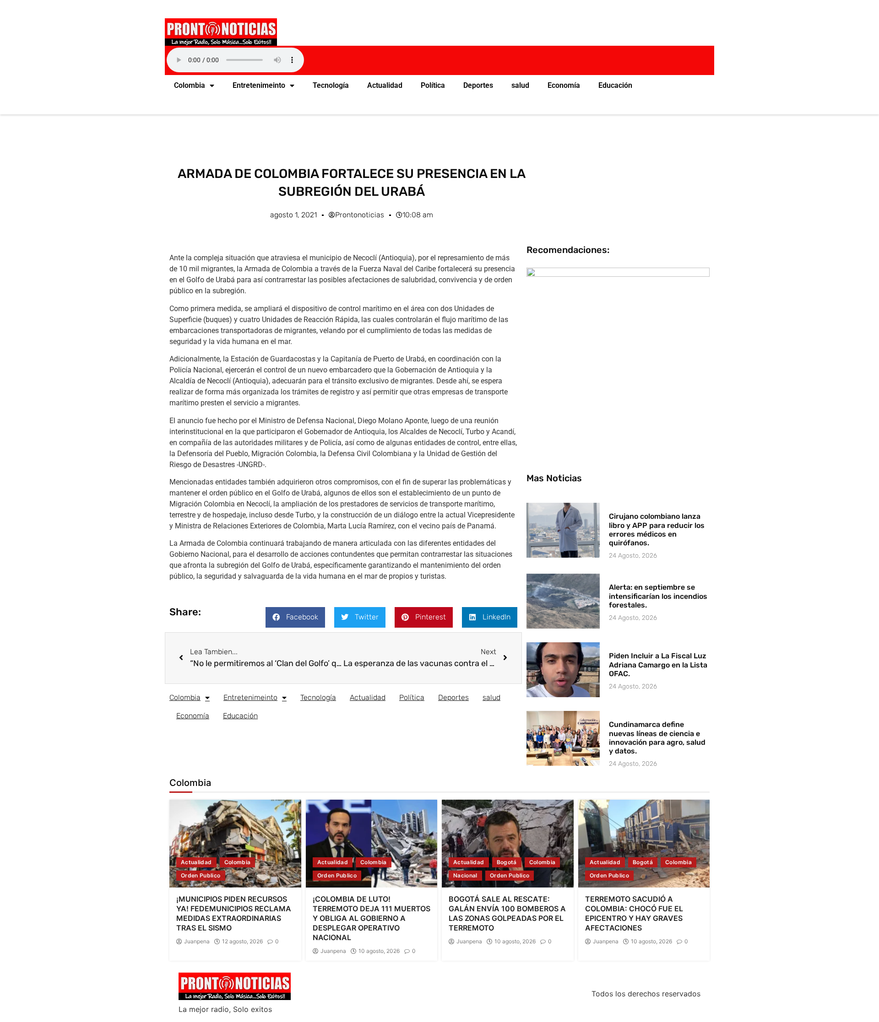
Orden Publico (201, 875)
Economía (564, 85)
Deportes (478, 85)
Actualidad (384, 85)
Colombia (189, 85)
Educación (615, 85)
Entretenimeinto (259, 85)
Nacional (465, 875)
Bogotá (507, 862)
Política (433, 85)
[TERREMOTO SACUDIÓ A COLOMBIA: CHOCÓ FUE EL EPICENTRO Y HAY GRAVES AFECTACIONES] (644, 844)
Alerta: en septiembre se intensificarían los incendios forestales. (658, 596)
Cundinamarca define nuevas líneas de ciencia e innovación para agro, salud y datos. (657, 737)
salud (520, 85)
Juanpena (197, 941)
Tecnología (331, 85)
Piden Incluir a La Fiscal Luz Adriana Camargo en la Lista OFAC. (658, 664)
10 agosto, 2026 (379, 951)
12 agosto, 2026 (242, 941)
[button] (295, 617)
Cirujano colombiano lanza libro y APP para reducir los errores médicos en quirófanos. (657, 529)
